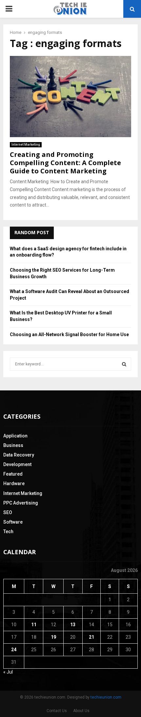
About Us (81, 710)
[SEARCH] (124, 364)
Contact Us (57, 710)
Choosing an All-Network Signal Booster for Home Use (69, 334)
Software (13, 522)
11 (33, 624)
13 (72, 624)
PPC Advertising (20, 503)
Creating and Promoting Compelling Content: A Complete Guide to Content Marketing (65, 162)
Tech (8, 531)
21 (91, 637)
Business (13, 445)
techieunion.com (106, 697)
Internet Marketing (25, 144)
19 (53, 637)
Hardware (14, 483)
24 (13, 649)
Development (17, 464)
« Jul (8, 672)
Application (15, 435)
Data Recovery (18, 454)
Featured (13, 474)
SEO (7, 512)
